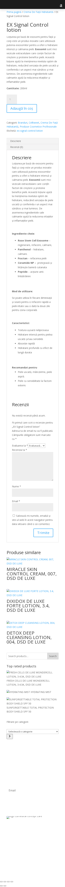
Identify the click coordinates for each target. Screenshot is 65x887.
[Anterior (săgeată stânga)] (1, 885)
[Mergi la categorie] (10, 736)
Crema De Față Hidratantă (38, 12)
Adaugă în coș (21, 108)
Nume (16, 486)
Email (16, 501)
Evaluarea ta (20, 445)
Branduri (22, 122)
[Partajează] (8, 881)
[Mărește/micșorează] (1, 881)
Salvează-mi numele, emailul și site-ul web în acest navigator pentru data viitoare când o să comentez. (32, 520)
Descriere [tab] (15, 141)
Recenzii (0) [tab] (16, 147)
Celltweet (34, 122)
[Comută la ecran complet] (4, 881)
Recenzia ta (19, 449)
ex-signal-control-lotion (30, 130)
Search (53, 656)
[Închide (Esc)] (11, 881)
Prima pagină (14, 12)
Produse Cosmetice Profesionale (38, 126)
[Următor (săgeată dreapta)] (4, 885)
